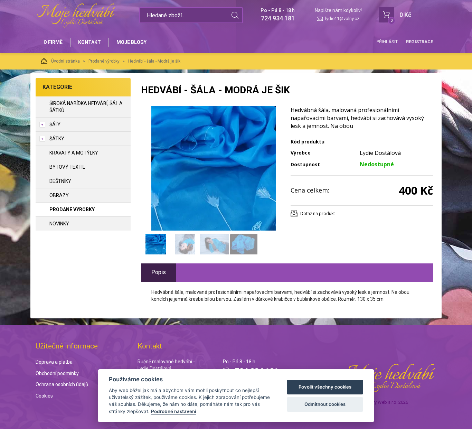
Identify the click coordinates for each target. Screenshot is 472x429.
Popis (158, 272)
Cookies (44, 396)
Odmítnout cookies (325, 404)
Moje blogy (131, 42)
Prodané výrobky (104, 61)
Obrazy (59, 195)
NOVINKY (59, 223)
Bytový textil (67, 167)
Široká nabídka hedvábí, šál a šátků (86, 107)
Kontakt (89, 42)
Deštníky (60, 181)
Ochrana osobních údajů (62, 384)
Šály (54, 124)
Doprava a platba (54, 362)
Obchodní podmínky (57, 373)
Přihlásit (387, 41)
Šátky (56, 138)
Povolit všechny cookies (325, 387)
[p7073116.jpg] (213, 168)
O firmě (53, 42)
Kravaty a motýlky (73, 153)
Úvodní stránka (65, 61)
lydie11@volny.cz (342, 18)
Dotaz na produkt (317, 213)
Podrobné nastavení (173, 411)
